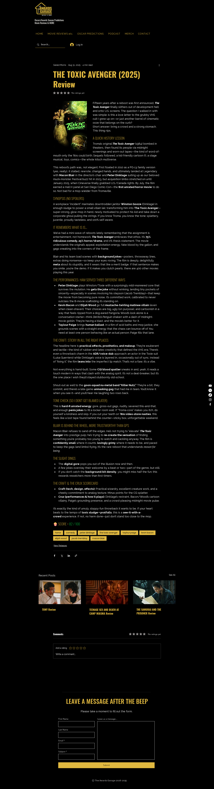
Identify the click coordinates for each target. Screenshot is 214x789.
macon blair (98, 538)
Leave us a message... (107, 719)
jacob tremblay (79, 538)
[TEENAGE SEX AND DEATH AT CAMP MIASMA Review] (107, 592)
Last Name (63, 730)
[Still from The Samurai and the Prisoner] (154, 592)
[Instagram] (210, 399)
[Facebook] (210, 404)
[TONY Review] (60, 592)
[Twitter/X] (210, 390)
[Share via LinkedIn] (68, 555)
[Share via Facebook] (54, 555)
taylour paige (129, 532)
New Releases (60, 545)
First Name (63, 719)
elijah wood (61, 538)
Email (60, 741)
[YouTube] (210, 385)
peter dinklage (87, 532)
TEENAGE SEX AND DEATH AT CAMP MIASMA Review (104, 611)
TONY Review (49, 609)
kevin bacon (147, 532)
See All (172, 575)
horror (58, 532)
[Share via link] (76, 555)
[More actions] (159, 65)
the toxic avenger (109, 532)
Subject (61, 752)
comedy (70, 532)
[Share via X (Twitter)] (61, 555)
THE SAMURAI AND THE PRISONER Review (149, 611)
